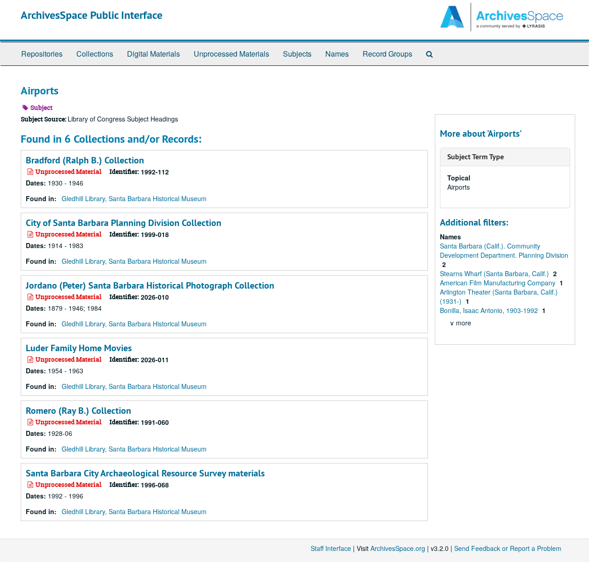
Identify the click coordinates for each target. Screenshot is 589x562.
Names (337, 53)
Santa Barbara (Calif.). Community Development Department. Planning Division (504, 250)
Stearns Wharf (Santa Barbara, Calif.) (495, 273)
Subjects (297, 53)
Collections (94, 53)
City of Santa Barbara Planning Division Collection (123, 223)
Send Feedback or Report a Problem (507, 548)
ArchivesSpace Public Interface (91, 15)
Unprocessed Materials (231, 53)
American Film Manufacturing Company (498, 282)
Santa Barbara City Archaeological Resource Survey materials (145, 473)
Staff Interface (331, 548)
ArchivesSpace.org (397, 548)
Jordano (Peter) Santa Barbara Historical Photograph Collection (150, 285)
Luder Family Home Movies (79, 348)
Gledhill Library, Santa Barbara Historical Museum (134, 198)
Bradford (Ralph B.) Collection (85, 160)
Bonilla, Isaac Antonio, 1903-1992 (490, 310)
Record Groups (387, 53)
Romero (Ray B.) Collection (78, 411)
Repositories (42, 53)
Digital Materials (153, 53)
